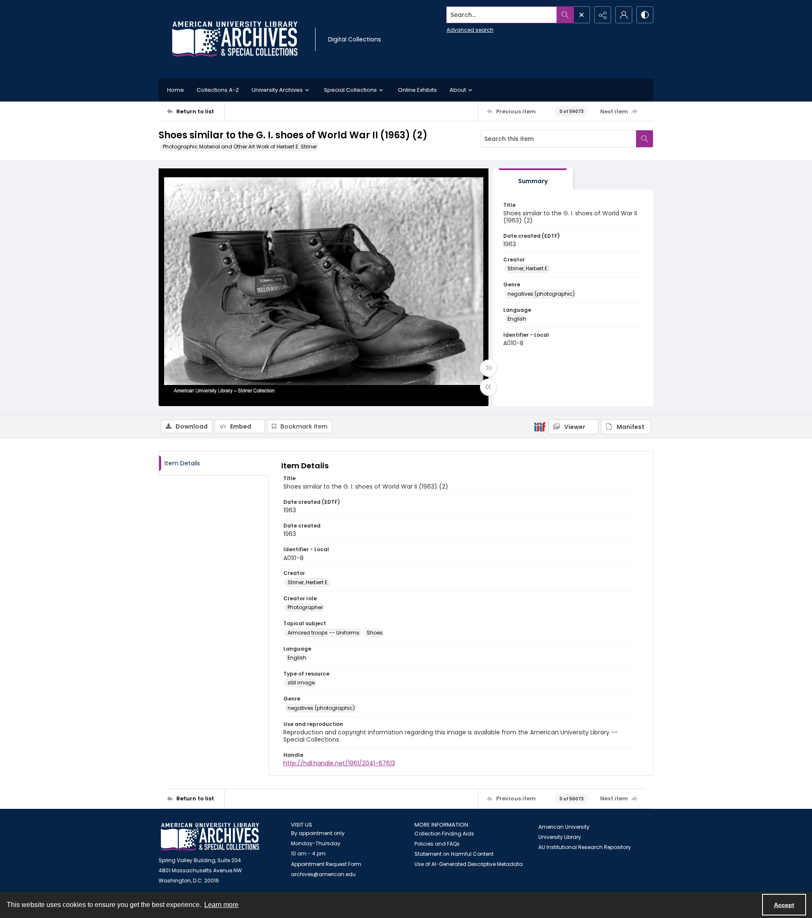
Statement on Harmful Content (454, 854)
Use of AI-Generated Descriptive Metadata (468, 864)
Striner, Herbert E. (528, 268)
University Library (559, 837)
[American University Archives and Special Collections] (210, 837)
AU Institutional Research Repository (584, 847)
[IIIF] (539, 426)
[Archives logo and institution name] (234, 39)
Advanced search (470, 29)
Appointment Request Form (326, 864)
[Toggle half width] (488, 387)
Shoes (375, 632)
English (517, 318)
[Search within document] (644, 138)
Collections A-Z (218, 90)
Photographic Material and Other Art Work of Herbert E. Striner (240, 146)
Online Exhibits (417, 90)
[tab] (533, 179)
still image (301, 682)
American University (564, 826)
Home (175, 90)
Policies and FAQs (437, 843)
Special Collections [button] (350, 90)
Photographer (305, 607)
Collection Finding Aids (444, 833)
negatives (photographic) (541, 293)
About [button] (458, 90)
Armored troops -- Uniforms (323, 632)
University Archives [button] (277, 90)
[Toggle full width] (488, 368)
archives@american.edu (323, 874)
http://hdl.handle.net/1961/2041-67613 (339, 763)
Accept (784, 905)
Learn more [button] (221, 904)
